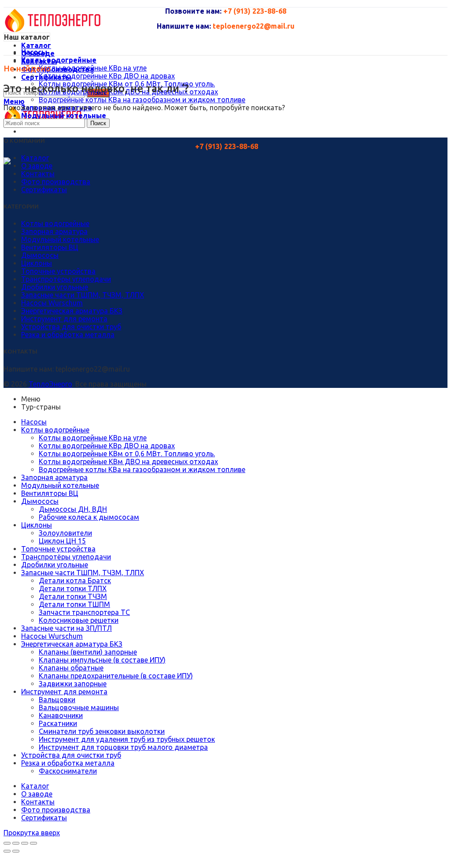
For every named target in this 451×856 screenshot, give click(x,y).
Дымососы (40, 255)
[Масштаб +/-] (33, 843)
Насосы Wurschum (52, 303)
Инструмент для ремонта (64, 319)
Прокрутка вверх (32, 833)
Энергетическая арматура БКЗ (71, 311)
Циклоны (36, 263)
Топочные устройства (58, 271)
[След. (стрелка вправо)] (15, 851)
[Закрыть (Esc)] (7, 843)
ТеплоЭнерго (50, 384)
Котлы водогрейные (55, 223)
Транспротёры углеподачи (66, 279)
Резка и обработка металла (68, 335)
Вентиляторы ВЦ (49, 247)
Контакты (38, 174)
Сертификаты (44, 190)
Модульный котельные (60, 239)
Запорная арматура (54, 231)
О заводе (36, 166)
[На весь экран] (24, 843)
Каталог (35, 158)
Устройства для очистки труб (71, 327)
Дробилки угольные (54, 287)
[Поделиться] (15, 843)
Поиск (98, 123)
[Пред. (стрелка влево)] (7, 851)
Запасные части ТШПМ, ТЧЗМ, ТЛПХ (82, 295)
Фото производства (55, 182)
